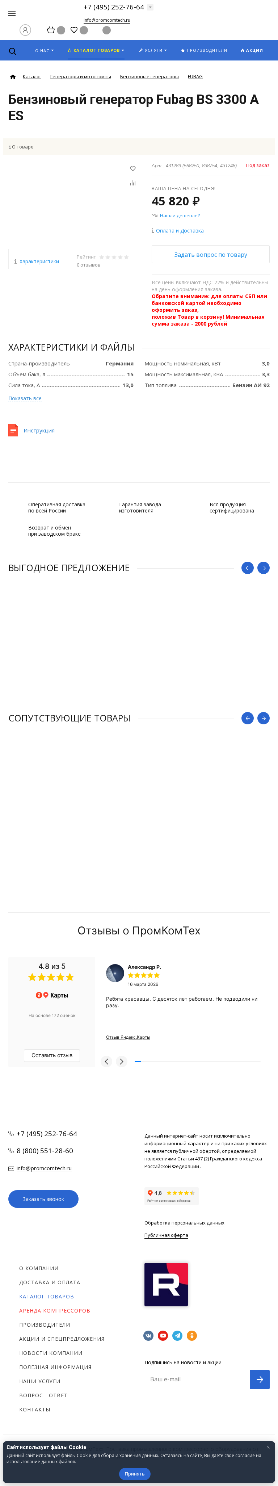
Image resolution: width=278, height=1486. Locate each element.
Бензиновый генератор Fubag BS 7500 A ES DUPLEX (66, 804)
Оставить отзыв (51, 1055)
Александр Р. (144, 967)
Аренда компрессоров (54, 1310)
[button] (106, 1061)
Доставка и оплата (49, 1282)
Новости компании (51, 1352)
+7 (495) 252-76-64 (114, 7)
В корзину (74, 848)
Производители (44, 1324)
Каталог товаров (46, 1296)
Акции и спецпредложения (62, 1338)
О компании (39, 1268)
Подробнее (139, 698)
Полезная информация (55, 1367)
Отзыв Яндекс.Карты (128, 1037)
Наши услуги (39, 1381)
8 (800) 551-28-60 (45, 1150)
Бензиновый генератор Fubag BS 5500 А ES (57, 654)
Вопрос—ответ (43, 1395)
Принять (135, 1473)
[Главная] (12, 76)
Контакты (34, 1409)
